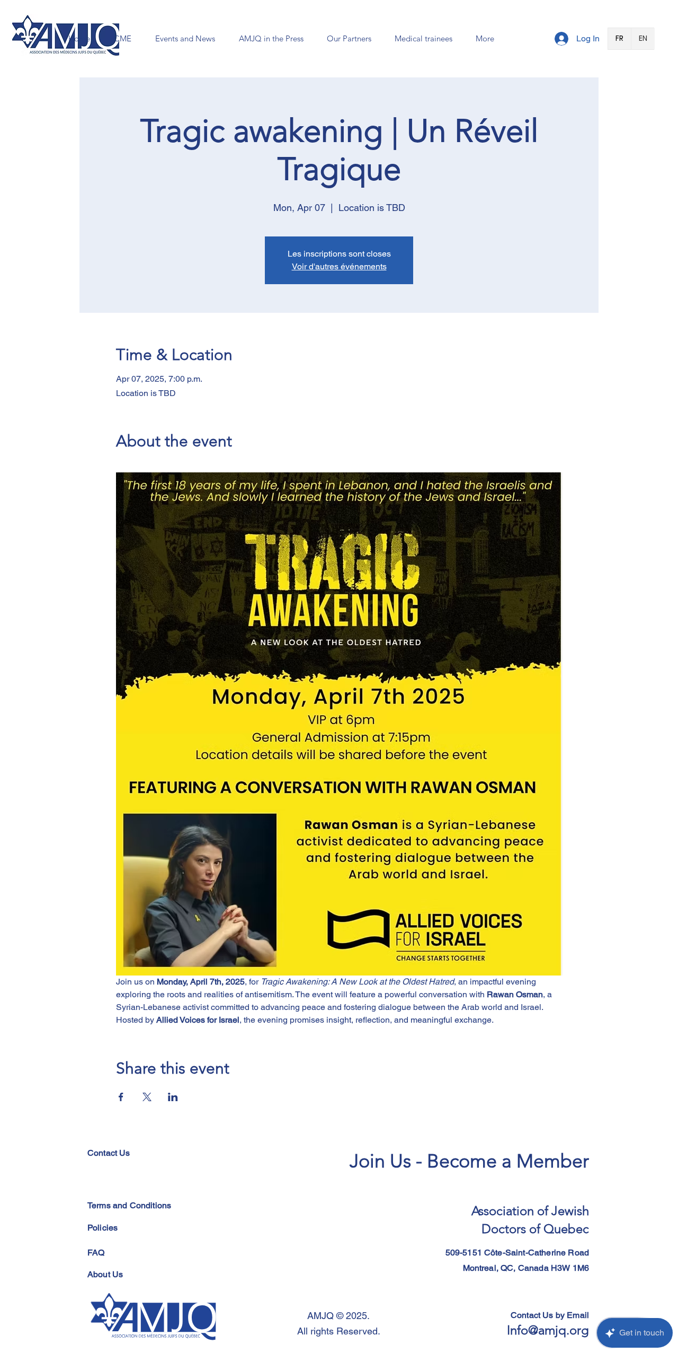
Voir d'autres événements (339, 266)
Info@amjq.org (548, 1330)
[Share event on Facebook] (121, 1097)
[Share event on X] (147, 1097)
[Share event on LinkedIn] (173, 1097)
